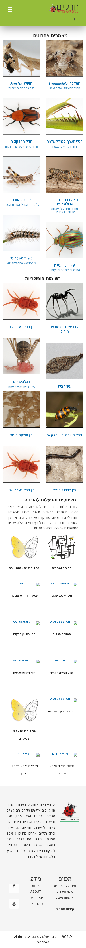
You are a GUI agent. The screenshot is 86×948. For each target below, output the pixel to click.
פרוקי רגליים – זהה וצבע (24, 568)
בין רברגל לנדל (64, 490)
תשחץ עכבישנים (62, 596)
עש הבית (64, 386)
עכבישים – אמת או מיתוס (64, 329)
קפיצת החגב (21, 201)
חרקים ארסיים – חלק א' (64, 435)
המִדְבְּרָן (64, 85)
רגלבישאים (21, 383)
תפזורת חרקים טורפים (61, 711)
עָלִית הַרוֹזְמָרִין (64, 266)
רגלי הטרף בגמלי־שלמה (64, 143)
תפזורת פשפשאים (24, 673)
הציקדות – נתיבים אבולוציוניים (64, 205)
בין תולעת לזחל (21, 435)
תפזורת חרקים (62, 634)
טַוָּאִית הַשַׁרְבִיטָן (21, 260)
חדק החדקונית (21, 143)
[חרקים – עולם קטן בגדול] (63, 8)
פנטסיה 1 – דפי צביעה (24, 596)
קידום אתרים (65, 909)
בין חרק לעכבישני (21, 326)
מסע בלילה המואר (61, 673)
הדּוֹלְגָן (21, 85)
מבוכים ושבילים (61, 568)
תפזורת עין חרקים (24, 634)
